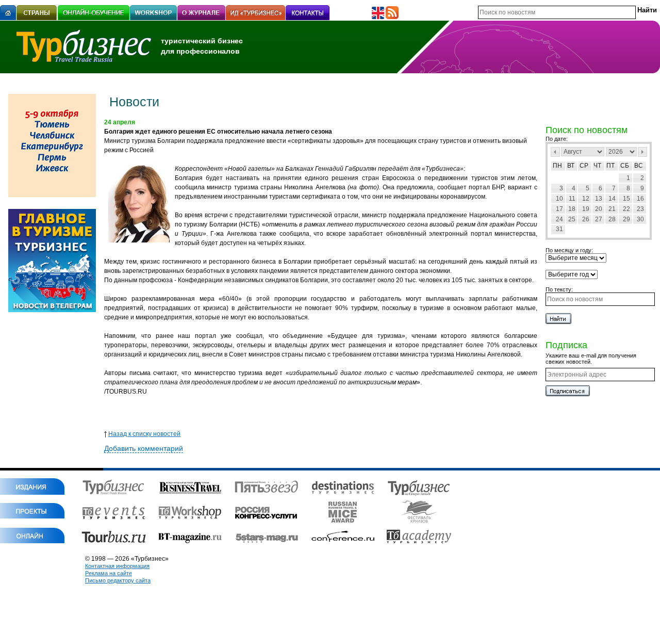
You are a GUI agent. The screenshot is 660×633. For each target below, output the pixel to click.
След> (642, 152)
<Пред (555, 152)
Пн (557, 165)
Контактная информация (117, 566)
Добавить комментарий (143, 448)
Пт (610, 165)
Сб (624, 165)
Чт (597, 165)
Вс (638, 165)
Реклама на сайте (108, 573)
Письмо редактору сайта (118, 580)
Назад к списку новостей (144, 433)
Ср (584, 165)
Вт (570, 165)
